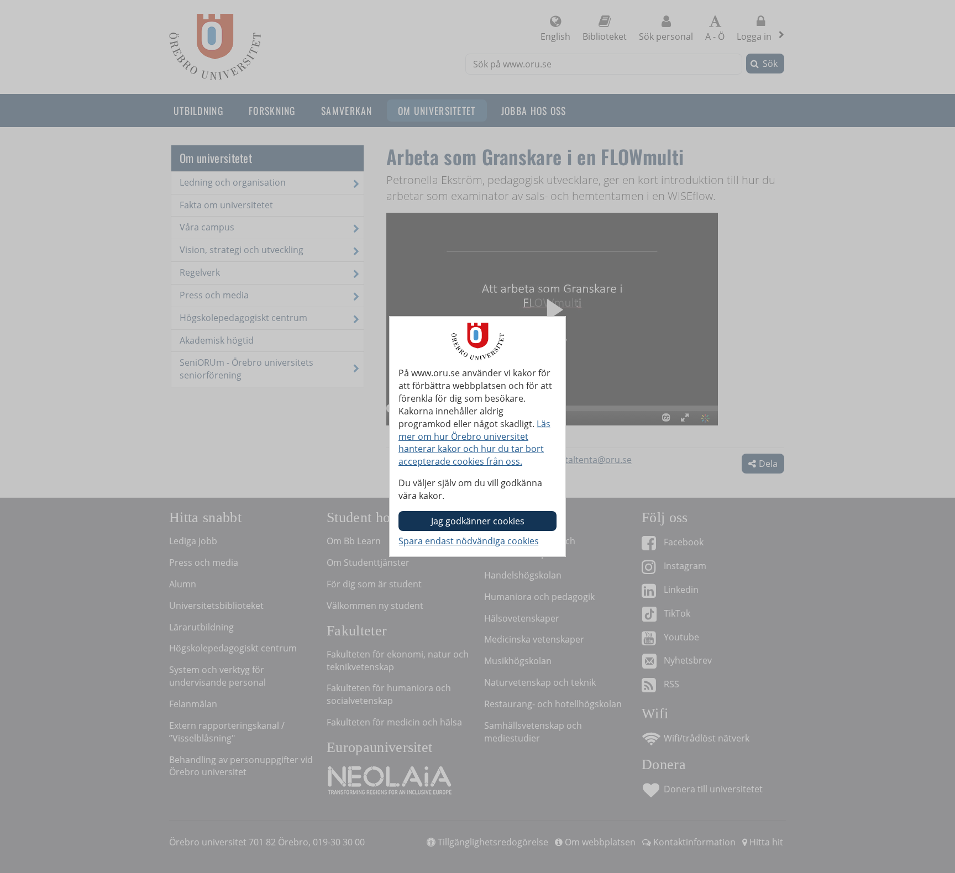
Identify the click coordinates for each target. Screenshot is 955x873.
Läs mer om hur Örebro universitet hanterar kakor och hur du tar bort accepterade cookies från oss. (474, 443)
